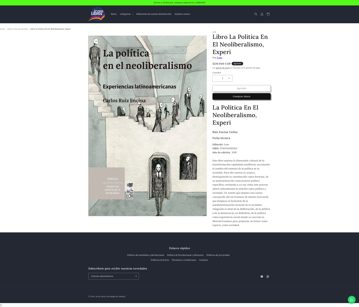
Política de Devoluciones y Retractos (185, 255)
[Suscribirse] (136, 276)
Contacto (203, 260)
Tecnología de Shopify (116, 296)
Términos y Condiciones (184, 260)
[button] (126, 14)
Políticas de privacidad (218, 255)
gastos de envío (223, 68)
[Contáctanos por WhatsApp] (352, 300)
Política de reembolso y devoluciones (145, 255)
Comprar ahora (241, 96)
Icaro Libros (101, 296)
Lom (219, 57)
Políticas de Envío (160, 260)
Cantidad (216, 73)
